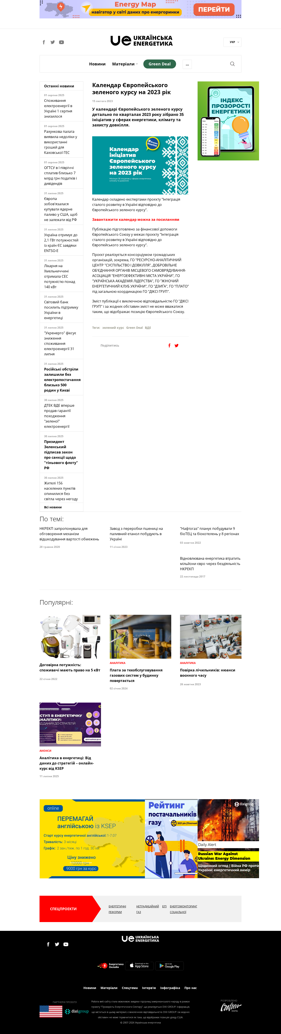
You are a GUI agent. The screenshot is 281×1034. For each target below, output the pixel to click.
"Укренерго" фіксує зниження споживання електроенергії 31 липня (60, 343)
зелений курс (113, 327)
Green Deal (134, 327)
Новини (97, 64)
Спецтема (130, 988)
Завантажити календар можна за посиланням (135, 219)
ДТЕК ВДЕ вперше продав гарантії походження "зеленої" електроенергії (59, 416)
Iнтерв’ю (149, 988)
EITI (164, 906)
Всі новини (53, 507)
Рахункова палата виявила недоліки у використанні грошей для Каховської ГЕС (60, 142)
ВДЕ (148, 327)
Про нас (190, 988)
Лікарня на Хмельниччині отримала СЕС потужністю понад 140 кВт (59, 276)
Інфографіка (170, 988)
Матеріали (123, 64)
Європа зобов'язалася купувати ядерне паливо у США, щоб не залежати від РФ (60, 209)
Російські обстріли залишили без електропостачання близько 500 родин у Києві (62, 380)
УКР (232, 42)
